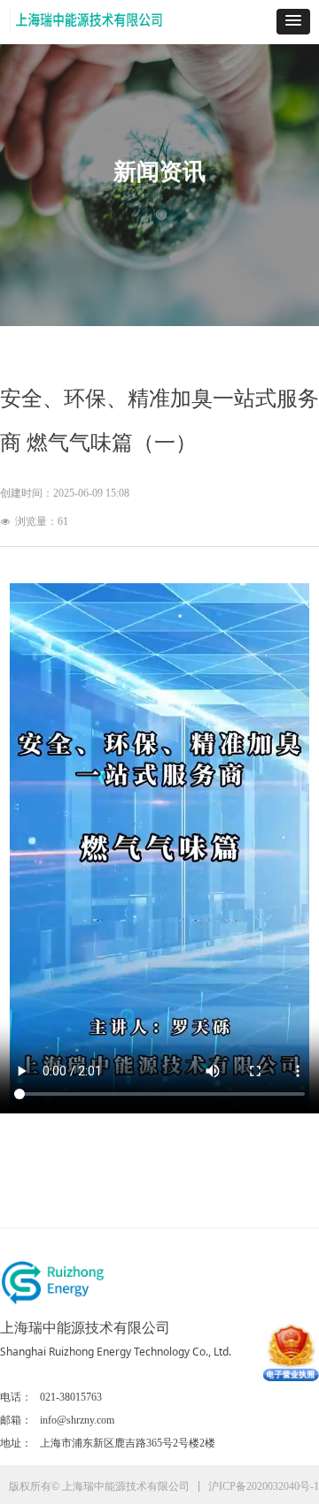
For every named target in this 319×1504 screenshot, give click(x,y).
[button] (293, 21)
